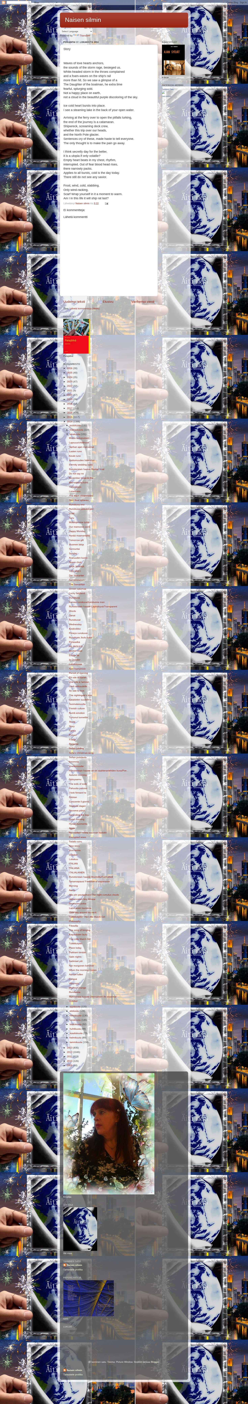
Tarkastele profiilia (73, 1269)
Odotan (73, 797)
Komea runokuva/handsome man (87, 602)
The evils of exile (78, 784)
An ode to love (76, 691)
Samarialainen (76, 580)
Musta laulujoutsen (79, 438)
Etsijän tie (74, 655)
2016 (70, 412)
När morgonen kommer (81, 965)
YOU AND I (75, 571)
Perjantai (73, 744)
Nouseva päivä (77, 810)
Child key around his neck (83, 912)
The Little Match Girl (80, 939)
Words (72, 611)
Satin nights (75, 957)
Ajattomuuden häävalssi (81, 460)
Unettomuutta (76, 766)
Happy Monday (77, 531)
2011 (70, 1056)
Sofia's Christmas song (81, 753)
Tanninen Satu (168, 89)
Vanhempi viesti (142, 301)
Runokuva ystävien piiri (81, 509)
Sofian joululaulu (78, 757)
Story (72, 726)
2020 (70, 395)
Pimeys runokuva (78, 633)
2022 (70, 386)
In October (74, 660)
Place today (75, 948)
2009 (70, 1065)
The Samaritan (77, 584)
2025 (70, 372)
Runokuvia (74, 992)
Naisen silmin (83, 19)
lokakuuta (75, 434)
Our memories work (79, 527)
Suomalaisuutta (77, 704)
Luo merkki (166, 96)
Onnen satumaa (77, 589)
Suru (71, 518)
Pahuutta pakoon (78, 788)
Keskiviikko (75, 629)
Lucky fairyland (77, 593)
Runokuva (74, 598)
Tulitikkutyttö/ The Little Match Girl (87, 917)
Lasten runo (75, 451)
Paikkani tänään (77, 952)
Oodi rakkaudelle (78, 686)
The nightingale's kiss (80, 695)
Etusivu (108, 301)
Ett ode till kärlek (78, 677)
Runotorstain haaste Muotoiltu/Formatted (91, 877)
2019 (70, 399)
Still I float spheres (79, 500)
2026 (70, 368)
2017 (70, 408)
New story (74, 846)
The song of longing (79, 930)
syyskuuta (75, 1006)
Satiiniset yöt (75, 961)
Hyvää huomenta (78, 824)
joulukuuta (75, 425)
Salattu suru (75, 841)
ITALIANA (74, 868)
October (73, 855)
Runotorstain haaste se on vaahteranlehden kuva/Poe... (99, 770)
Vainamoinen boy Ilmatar (82, 899)
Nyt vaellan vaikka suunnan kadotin (88, 832)
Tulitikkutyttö (75, 943)
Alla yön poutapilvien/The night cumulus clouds (94, 895)
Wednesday (75, 624)
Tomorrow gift (76, 540)
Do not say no (76, 473)
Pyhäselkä (74, 642)
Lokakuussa (75, 664)
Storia (72, 722)
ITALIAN (73, 863)
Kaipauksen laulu (78, 934)
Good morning (76, 819)
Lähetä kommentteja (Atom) (85, 308)
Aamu (72, 890)
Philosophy (75, 921)
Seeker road (75, 651)
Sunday (73, 553)
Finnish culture (77, 708)
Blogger (155, 1362)
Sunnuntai (74, 549)
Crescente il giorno (79, 801)
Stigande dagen (77, 806)
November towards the (81, 478)
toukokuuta (76, 1024)
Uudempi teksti (74, 301)
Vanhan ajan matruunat (81, 447)
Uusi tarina (74, 850)
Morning (73, 886)
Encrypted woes (77, 837)
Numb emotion (77, 713)
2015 (70, 417)
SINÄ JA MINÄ (76, 566)
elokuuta (74, 1011)
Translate (85, 35)
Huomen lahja (76, 544)
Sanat (72, 615)
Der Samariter (76, 575)
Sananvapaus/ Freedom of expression (89, 881)
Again (72, 828)
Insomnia (74, 761)
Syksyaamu (75, 779)
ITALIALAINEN (77, 872)
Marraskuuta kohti (78, 482)
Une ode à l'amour (79, 682)
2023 (70, 381)
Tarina (72, 730)
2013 (70, 1048)
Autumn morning (78, 775)
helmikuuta (76, 1037)
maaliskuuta (76, 1033)
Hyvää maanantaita (79, 535)
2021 (70, 390)
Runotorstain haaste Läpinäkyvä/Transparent (93, 606)
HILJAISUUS (75, 646)
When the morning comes (83, 970)
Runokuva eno (77, 504)
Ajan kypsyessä (77, 668)
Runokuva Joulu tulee (80, 637)
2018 (70, 404)
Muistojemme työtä (79, 522)
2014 (70, 421)
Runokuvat (74, 620)
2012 (70, 1052)
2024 (70, 377)
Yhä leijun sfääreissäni (81, 495)
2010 (70, 1061)
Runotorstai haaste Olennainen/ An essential (92, 996)
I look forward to (77, 792)
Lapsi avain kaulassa (80, 908)
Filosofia (73, 926)
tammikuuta (76, 1042)
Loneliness (74, 491)
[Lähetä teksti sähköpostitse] (106, 203)
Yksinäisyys (75, 487)
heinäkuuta (76, 1015)
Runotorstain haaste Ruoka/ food (86, 469)
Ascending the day (79, 815)
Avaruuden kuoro (78, 558)
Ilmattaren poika (77, 903)
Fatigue (73, 979)
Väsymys (74, 983)
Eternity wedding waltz (81, 464)
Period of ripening (78, 673)
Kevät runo (75, 456)
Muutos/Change (77, 988)
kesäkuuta (75, 1020)
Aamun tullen (76, 974)
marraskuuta (77, 430)
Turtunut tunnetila (78, 717)
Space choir (75, 562)
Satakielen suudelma (80, 699)
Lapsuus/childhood (79, 442)
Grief (71, 513)
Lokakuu (73, 859)
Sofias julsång (76, 748)
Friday (72, 739)
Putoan (73, 735)
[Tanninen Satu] (163, 93)
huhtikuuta (75, 1029)
